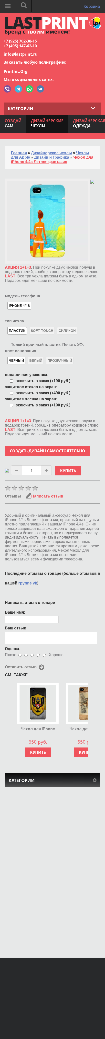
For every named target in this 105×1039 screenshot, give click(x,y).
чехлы (47, 123)
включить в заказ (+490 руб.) (42, 393)
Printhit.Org (15, 71)
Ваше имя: (15, 612)
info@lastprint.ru (21, 54)
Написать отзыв (47, 496)
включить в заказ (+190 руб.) (42, 381)
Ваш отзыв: (16, 628)
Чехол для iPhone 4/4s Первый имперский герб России (38, 729)
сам (13, 123)
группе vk (27, 583)
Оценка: (12, 649)
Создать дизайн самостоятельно (47, 451)
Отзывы (13, 496)
